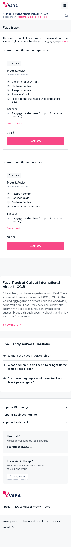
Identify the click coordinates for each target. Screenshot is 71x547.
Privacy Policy (11, 521)
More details (14, 123)
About (6, 506)
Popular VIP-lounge (16, 407)
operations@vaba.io (19, 447)
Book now (35, 141)
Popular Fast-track (16, 422)
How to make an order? (27, 506)
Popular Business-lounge (20, 414)
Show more (10, 324)
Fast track (11, 27)
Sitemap (56, 521)
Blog (47, 506)
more (65, 41)
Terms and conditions (35, 521)
